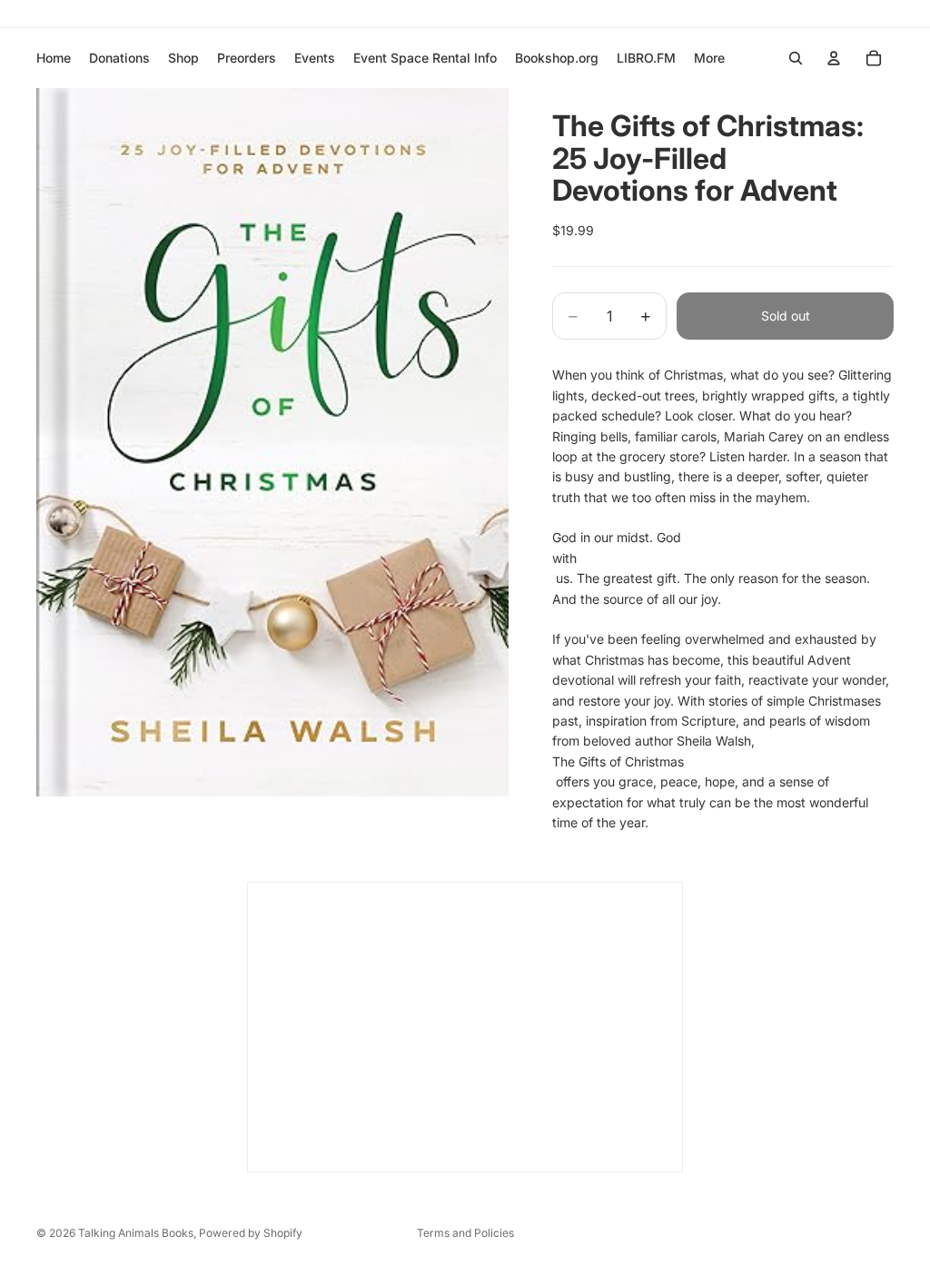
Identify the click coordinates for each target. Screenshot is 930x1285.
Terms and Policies (465, 1233)
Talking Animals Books (135, 1233)
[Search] (796, 58)
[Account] (834, 58)
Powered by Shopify (250, 1233)
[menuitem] (709, 58)
